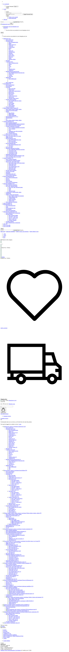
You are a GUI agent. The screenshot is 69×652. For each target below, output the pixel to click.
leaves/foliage (9, 86)
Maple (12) (11, 431)
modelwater (8, 193)
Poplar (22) (11, 446)
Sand (10, 189)
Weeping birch (12, 52)
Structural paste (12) (29, 593)
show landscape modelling (11, 184)
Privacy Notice (6, 637)
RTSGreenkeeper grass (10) (12, 544)
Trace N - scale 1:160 (13, 217)
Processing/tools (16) (7, 204)
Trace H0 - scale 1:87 (13, 216)
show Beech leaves (15, 486)
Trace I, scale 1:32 (12, 219)
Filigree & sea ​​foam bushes (11, 110)
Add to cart (3, 412)
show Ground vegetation (11, 159)
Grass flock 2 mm (12, 150)
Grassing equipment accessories (12, 126)
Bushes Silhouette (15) (13, 524)
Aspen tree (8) (12, 438)
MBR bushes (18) (12, 519)
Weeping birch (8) (12, 440)
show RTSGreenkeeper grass (15, 139)
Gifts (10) (5, 223)
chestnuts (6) (11, 441)
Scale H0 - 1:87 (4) (15, 481)
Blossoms (8, 180)
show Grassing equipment (11, 122)
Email (7, 12)
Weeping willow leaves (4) (14, 504)
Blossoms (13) (9, 583)
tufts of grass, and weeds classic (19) (13, 566)
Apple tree (11, 45)
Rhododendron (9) (10, 526)
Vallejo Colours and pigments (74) (35, 597)
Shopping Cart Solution (16, 650)
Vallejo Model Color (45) (14, 599)
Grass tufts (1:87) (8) (13, 570)
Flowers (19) (8, 582)
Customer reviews (7, 416)
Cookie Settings (6, 640)
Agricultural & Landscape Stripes (13, 160)
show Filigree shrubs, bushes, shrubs (13, 109)
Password (8, 14)
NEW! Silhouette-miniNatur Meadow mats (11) (16, 561)
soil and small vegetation (11, 170)
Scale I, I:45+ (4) (15, 483)
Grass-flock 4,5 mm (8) (14, 558)
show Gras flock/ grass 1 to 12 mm (13, 136)
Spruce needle (12, 105)
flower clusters (9, 181)
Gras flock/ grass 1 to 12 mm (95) (10, 134)
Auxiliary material (12, 220)
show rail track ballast (13, 215)
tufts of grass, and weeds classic (12, 161)
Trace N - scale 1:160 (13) (14, 618)
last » (4, 237)
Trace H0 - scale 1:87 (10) (14, 616)
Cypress (10, 75)
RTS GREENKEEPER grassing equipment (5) (16, 531)
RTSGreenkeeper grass (11, 138)
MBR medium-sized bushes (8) (18, 521)
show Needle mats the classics (15, 100)
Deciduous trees (9, 41)
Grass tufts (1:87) (12, 165)
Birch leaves (11, 92)
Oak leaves (11, 94)
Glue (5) (8, 608)
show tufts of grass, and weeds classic (17, 163)
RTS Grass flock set (13, 142)
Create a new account (13, 17)
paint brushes (9, 209)
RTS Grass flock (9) (13, 547)
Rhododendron (9, 117)
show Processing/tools (10, 205)
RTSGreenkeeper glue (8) (31, 609)
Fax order (5, 631)
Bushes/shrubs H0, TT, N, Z (12, 116)
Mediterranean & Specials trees (12, 71)
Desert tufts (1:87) (12, 164)
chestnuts (11, 53)
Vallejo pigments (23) (13, 602)
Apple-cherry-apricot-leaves (14, 91)
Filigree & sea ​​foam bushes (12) (12, 515)
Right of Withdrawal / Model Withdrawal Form (13, 636)
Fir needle (11, 102)
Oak (9, 49)
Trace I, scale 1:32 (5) (13, 619)
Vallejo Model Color (13, 197)
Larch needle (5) (12, 509)
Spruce (10, 64)
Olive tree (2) (11, 464)
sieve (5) (10, 537)
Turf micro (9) (12, 552)
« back (4, 235)
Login (4, 9)
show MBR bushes (15, 520)
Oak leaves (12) (12, 491)
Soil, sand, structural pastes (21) (12, 588)
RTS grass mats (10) (10, 553)
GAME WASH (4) (29, 600)
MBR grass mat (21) (10, 543)
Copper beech (12, 47)
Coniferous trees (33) (10, 449)
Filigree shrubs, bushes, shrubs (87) (10, 108)
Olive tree (11, 76)
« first (4, 233)
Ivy (6, 119)
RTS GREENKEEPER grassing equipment (15, 123)
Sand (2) (23, 592)
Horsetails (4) (9, 577)
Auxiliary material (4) (13, 620)
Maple (10, 43)
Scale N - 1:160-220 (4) (16, 482)
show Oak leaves (15, 492)
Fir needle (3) (11, 508)
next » (4, 236)
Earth (10, 188)
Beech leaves (11, 93)
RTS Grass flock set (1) (14, 548)
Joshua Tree (11, 74)
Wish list (5, 19)
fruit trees (8, 60)
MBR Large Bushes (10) (16, 522)
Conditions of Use (7, 633)
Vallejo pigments (12, 199)
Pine (10, 65)
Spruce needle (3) (12, 511)
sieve (10, 130)
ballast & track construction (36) (10, 211)
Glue (7, 206)
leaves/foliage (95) (7, 83)
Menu (2, 32)
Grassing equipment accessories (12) (13, 533)
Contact (5, 638)
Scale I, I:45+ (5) (15, 490)
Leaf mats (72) (9, 474)
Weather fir (11, 70)
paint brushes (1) (25, 610)
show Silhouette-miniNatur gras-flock (17, 149)
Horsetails (8, 172)
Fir (9, 67)
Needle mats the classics (11, 99)
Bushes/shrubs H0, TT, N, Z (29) (13, 525)
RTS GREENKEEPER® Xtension (13, 125)
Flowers (7, 178)
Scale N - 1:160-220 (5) (16, 488)
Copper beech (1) (12, 435)
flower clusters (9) (10, 585)
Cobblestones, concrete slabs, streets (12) (14, 594)
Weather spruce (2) (13, 457)
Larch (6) (11, 454)
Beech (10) (11, 436)
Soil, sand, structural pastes (11, 186)
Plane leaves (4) (12, 503)
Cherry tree (11, 54)
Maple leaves (11, 89)
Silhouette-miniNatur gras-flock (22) (13, 554)
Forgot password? (12, 18)
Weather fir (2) (12, 458)
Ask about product (4, 413)
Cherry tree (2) (12, 442)
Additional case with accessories (15, 131)
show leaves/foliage (10, 84)
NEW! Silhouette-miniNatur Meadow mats (15, 155)
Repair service (6, 632)
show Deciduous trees (13, 42)
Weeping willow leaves (14, 98)
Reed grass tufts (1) (13, 574)
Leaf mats (8, 87)
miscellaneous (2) (12, 540)
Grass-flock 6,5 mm (13, 153)
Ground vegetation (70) (8, 158)
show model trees (9, 39)
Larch (10, 66)
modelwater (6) (9, 596)
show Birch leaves (15, 480)
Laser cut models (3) (7, 203)
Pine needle (11, 104)
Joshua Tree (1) (12, 461)
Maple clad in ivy (12, 44)
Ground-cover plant (10, 171)
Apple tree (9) (12, 433)
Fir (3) (10, 455)
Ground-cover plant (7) (11, 576)
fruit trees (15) (9, 448)
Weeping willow (12, 59)
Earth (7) (23, 591)
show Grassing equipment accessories (17, 127)
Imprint (4, 629)
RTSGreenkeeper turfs (10, 143)
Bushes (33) (8, 516)
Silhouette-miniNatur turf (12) (12, 560)
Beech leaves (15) (12, 485)
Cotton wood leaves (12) (14, 497)
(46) (9, 468)
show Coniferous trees (13, 63)
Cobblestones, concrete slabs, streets (13, 192)
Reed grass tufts (12, 169)
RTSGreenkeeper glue (10, 208)
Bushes (7, 111)
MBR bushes (11, 114)
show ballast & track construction (13, 212)
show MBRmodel (12, 78)
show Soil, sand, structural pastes (16, 187)
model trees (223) (7, 38)
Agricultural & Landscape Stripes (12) (14, 565)
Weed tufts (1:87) (12, 167)
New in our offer (6, 225)
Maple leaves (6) (12, 476)
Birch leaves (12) (12, 479)
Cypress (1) (11, 463)
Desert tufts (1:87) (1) (13, 569)
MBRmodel (8, 77)
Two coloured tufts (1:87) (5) (15, 571)
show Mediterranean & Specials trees (16, 72)
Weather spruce (12, 69)
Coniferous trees (9, 61)
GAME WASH (12, 198)
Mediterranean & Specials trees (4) (13, 459)
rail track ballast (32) (10, 614)
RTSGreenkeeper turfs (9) (11, 549)
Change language (10, 6)
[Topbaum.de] (5, 24)
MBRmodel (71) (9, 465)
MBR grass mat (9, 137)
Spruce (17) (11, 452)
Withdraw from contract (6, 650)
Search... (22, 21)
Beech (10, 48)
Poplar (10, 58)
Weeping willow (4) (13, 447)
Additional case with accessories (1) (16, 538)
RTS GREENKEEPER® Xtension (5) (14, 532)
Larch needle (11, 103)
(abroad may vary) (12, 400)
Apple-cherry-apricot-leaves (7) (15, 477)
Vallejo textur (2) (12, 603)
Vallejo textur (11, 200)
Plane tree (11, 56)
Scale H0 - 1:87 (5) (15, 487)
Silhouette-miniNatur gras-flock (12, 148)
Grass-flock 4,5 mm (13, 152)
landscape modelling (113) (8, 183)
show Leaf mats (12, 88)
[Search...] (16, 22)
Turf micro (11, 145)
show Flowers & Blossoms (11, 177)
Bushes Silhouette (12, 115)
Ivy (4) (7, 527)
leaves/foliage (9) (9, 472)
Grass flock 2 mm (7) (13, 557)
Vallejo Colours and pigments (12, 194)
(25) (9, 469)
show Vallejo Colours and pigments (16, 195)
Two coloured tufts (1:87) (14, 166)
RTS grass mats (9, 147)
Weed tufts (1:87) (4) (13, 572)
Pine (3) (10, 453)
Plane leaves (11, 97)
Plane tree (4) (11, 444)
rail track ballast (9, 214)
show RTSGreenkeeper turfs (15, 144)
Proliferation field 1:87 (10, 173)
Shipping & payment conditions (10, 634)
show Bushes (11, 113)
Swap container (12, 128)
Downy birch (11, 55)
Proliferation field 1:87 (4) (11, 579)
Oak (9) (10, 437)
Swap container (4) (13, 536)
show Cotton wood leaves (16, 498)
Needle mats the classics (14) (12, 505)
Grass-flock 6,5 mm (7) (14, 559)
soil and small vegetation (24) (12, 575)
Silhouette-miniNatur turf (11, 154)
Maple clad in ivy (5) (13, 432)
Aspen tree (11, 50)
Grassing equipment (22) (8, 121)
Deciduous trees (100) (10, 429)
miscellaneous (12, 132)
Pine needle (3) (12, 510)
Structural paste (12, 191)
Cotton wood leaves (13, 95)
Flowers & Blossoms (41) (8, 176)
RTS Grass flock (12, 141)
